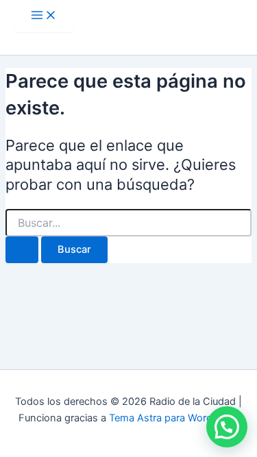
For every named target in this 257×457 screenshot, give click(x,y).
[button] (226, 426)
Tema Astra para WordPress (173, 418)
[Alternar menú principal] (44, 16)
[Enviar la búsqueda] (21, 249)
